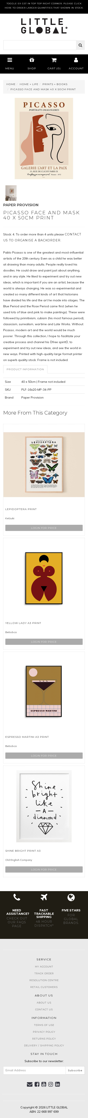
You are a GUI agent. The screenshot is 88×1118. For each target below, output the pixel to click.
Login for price (44, 527)
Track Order (44, 973)
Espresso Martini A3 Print (27, 736)
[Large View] (11, 193)
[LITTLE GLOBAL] (44, 24)
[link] (37, 1084)
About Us (44, 1002)
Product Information (25, 369)
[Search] (80, 45)
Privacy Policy (44, 1031)
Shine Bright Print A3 (23, 850)
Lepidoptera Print (21, 509)
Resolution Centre (44, 980)
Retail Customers (44, 987)
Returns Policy (44, 1038)
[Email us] (29, 1084)
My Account (44, 966)
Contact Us (44, 1009)
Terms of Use (44, 1025)
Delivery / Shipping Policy (44, 1045)
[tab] (25, 369)
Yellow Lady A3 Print (23, 623)
